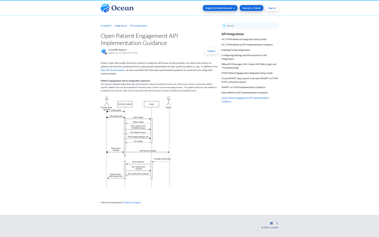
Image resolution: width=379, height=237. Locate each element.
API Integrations (138, 25)
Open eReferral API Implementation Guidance (244, 92)
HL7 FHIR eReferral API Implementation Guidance (247, 44)
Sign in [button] (272, 8)
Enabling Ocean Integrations (235, 49)
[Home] (117, 8)
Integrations (121, 25)
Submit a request (132, 202)
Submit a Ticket (251, 8)
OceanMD (106, 25)
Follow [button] (211, 51)
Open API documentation (113, 70)
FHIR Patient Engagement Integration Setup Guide (247, 72)
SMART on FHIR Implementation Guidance (243, 87)
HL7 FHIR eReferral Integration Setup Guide (243, 39)
